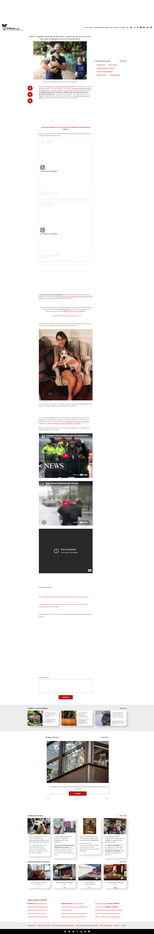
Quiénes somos (32, 925)
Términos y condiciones (44, 925)
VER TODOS (122, 61)
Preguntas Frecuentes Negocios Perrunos (87, 925)
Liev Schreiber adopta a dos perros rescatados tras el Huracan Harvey (63, 597)
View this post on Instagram (48, 171)
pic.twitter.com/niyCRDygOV (76, 311)
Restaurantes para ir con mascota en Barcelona (74, 907)
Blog (107, 27)
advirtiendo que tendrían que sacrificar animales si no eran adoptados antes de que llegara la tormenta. (64, 422)
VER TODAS (122, 708)
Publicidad (116, 925)
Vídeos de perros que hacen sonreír (37, 910)
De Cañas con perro (67, 910)
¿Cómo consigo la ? (106, 907)
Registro (116, 27)
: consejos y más (37, 903)
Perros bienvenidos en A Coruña (36, 913)
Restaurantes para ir (107, 903)
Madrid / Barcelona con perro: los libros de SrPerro (109, 910)
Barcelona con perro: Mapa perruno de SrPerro (74, 913)
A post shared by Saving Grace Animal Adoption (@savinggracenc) (60, 199)
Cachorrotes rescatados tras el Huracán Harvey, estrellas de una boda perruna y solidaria (66, 128)
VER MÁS (78, 794)
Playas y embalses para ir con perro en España (107, 916)
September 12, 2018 (75, 316)
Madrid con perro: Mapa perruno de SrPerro (107, 913)
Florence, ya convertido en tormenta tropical (61, 86)
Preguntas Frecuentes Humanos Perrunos (63, 925)
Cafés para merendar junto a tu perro (38, 907)
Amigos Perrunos (99, 27)
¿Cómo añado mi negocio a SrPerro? (38, 916)
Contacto (123, 925)
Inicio (86, 27)
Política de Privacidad (106, 925)
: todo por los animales (72, 903)
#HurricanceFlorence (66, 309)
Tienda (111, 27)
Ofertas (91, 27)
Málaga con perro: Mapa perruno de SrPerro (73, 916)
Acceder (122, 27)
